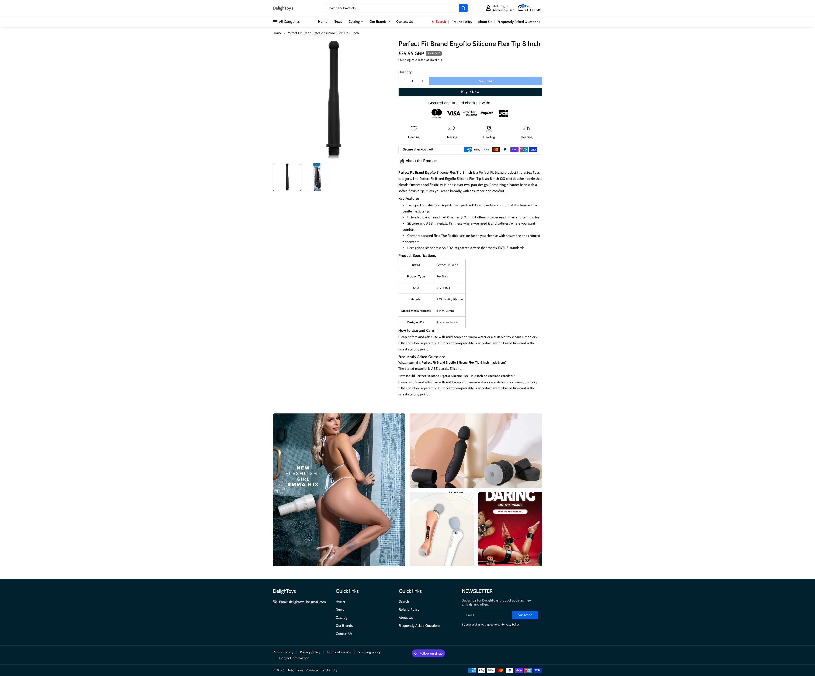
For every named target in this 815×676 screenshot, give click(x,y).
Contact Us (344, 634)
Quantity (405, 72)
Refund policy (283, 652)
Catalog (354, 22)
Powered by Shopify (321, 670)
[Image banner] (339, 489)
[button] (530, 8)
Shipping (404, 60)
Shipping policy (369, 652)
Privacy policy (310, 652)
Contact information (294, 658)
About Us (406, 618)
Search (404, 601)
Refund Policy (409, 609)
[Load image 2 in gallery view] (317, 177)
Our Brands (378, 22)
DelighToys (295, 670)
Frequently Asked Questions (419, 626)
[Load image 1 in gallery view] (287, 177)
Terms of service (339, 652)
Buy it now (470, 92)
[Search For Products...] (463, 8)
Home (277, 33)
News (340, 609)
